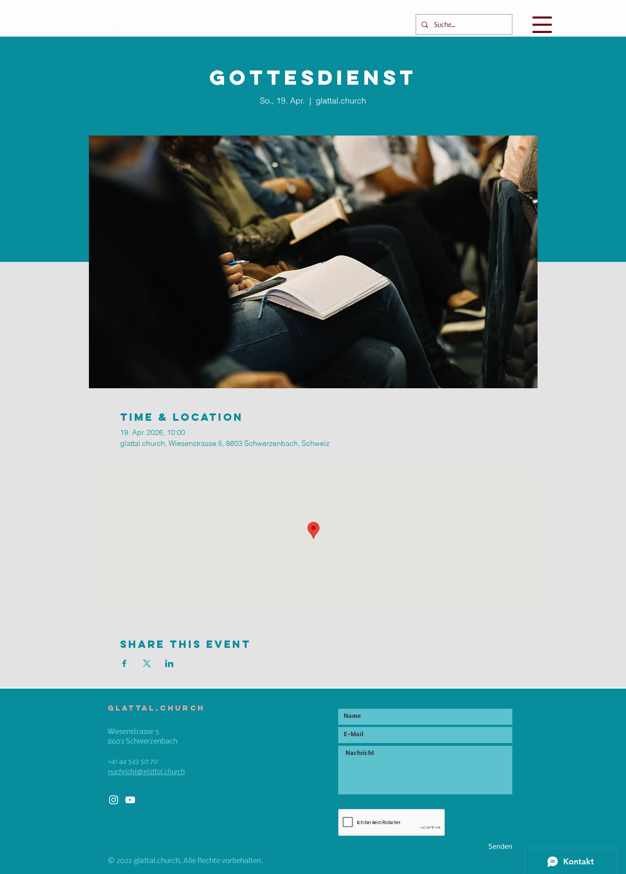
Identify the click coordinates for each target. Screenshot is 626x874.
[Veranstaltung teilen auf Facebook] (124, 663)
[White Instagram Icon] (114, 800)
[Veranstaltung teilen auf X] (147, 663)
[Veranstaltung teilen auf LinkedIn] (169, 663)
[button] (542, 24)
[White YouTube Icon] (130, 800)
